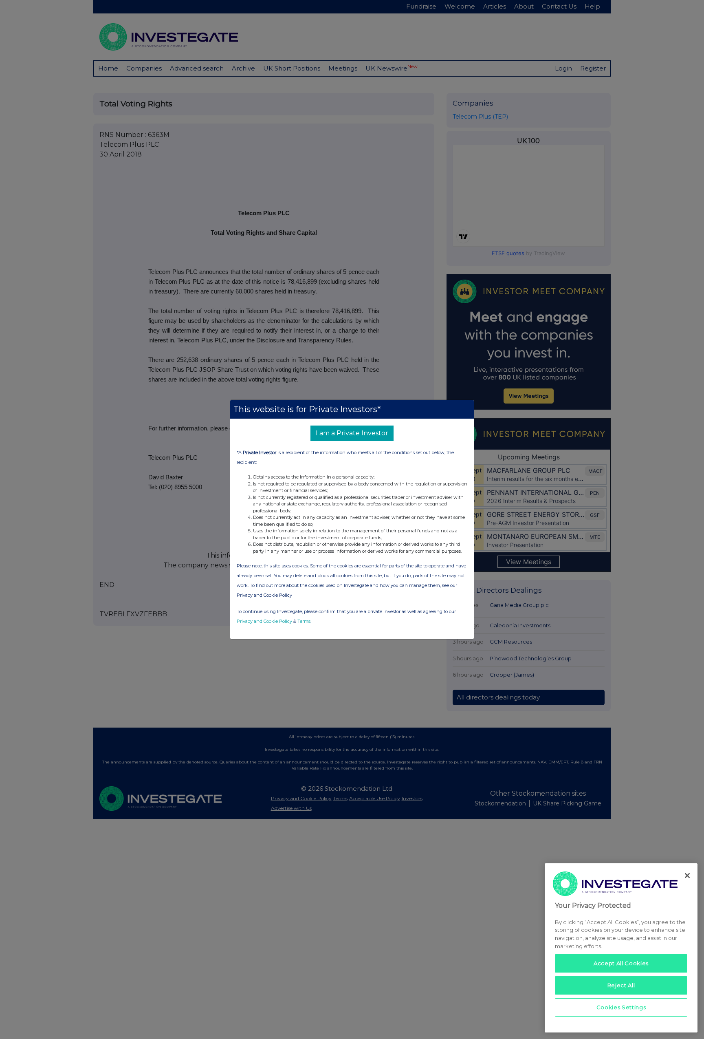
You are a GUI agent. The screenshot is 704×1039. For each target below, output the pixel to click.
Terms (303, 621)
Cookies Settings (621, 1007)
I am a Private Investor (352, 433)
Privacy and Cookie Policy (264, 621)
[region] (621, 947)
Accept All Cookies (621, 963)
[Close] (687, 876)
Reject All (621, 985)
